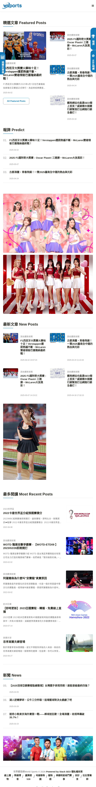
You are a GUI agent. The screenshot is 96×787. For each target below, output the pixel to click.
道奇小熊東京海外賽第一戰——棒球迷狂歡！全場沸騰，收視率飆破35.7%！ (46, 716)
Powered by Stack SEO (58, 771)
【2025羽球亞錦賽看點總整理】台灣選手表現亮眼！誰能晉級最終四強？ (49, 685)
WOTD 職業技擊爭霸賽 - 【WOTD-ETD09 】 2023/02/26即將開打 (30, 546)
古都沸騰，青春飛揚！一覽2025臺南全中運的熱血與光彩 (80, 75)
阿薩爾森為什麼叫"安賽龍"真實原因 (25, 578)
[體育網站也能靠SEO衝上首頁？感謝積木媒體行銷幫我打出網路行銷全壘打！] (57, 108)
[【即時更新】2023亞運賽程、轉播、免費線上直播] (79, 614)
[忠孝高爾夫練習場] (79, 646)
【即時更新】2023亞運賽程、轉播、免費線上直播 (32, 610)
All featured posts (16, 101)
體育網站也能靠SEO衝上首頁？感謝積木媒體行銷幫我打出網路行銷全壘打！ (79, 108)
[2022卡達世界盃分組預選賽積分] (79, 517)
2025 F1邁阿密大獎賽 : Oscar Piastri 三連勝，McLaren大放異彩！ (80, 44)
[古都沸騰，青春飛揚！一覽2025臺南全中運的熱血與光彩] (57, 76)
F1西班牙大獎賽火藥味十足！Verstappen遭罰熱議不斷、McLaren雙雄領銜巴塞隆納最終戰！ (22, 73)
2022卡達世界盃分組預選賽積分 (22, 513)
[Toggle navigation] (93, 5)
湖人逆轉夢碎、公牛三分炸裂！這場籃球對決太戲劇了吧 (40, 700)
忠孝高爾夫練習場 (14, 641)
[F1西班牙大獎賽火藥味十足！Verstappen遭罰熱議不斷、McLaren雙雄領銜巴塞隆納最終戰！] (24, 46)
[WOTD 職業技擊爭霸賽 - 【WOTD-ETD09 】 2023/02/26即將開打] (79, 551)
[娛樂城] (48, 223)
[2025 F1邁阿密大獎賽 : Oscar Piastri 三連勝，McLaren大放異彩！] (57, 45)
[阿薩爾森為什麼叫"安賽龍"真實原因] (79, 583)
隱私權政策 (77, 771)
